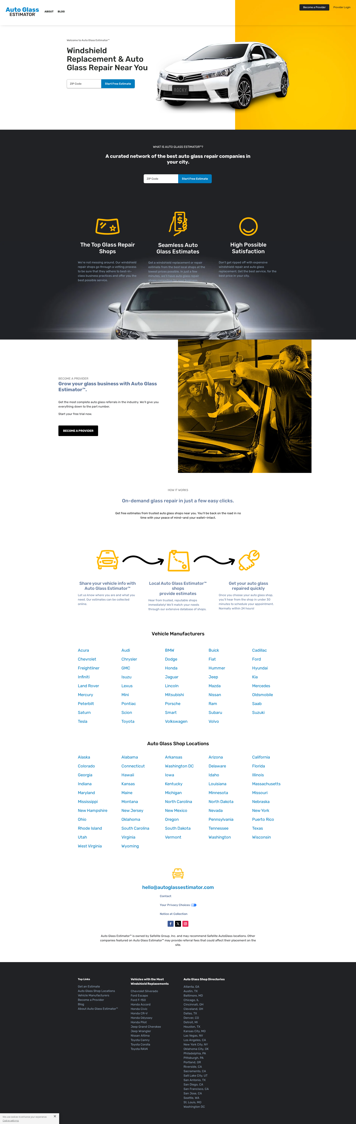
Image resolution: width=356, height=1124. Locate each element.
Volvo (214, 721)
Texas (257, 828)
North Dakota (221, 801)
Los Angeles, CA (195, 1040)
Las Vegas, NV (193, 1035)
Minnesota (218, 792)
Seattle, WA (191, 1098)
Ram (213, 703)
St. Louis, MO (192, 1102)
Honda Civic (139, 1009)
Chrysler (129, 659)
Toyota (127, 721)
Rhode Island (90, 828)
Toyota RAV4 (139, 1049)
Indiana (85, 783)
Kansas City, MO (195, 1031)
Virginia (128, 837)
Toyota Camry (140, 1040)
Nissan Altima (140, 1035)
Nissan (215, 694)
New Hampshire (92, 810)
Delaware (217, 766)
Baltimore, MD (193, 995)
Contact (165, 896)
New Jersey (132, 810)
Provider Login (341, 7)
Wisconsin (261, 837)
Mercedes (261, 685)
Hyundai (260, 668)
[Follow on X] (178, 924)
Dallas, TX (190, 1013)
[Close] (53, 1116)
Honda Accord (141, 1004)
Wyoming (130, 846)
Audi (125, 650)
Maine (126, 792)
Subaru (215, 712)
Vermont (173, 837)
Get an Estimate (89, 986)
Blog (61, 11)
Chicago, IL (191, 1000)
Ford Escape (139, 995)
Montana (129, 801)
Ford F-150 (138, 1000)
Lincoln (172, 685)
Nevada (216, 810)
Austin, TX (191, 991)
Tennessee (218, 828)
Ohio (82, 819)
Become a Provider (314, 7)
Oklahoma (130, 819)
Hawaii (127, 774)
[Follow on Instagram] (185, 924)
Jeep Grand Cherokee (146, 1026)
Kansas (128, 783)
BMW (169, 650)
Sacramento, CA (195, 1071)
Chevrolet (87, 659)
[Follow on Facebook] (171, 924)
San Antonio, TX (195, 1080)
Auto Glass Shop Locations (96, 991)
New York (260, 810)
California (261, 757)
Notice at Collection (173, 914)
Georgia (85, 774)
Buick (214, 650)
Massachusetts (266, 783)
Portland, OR (192, 1062)
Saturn (84, 712)
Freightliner (88, 668)
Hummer (217, 668)
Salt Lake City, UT (195, 1075)
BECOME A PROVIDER (78, 431)
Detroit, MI (191, 1022)
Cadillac (259, 650)
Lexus (127, 685)
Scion (126, 712)
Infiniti (84, 676)
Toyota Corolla (140, 1044)
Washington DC (179, 766)
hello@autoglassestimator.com (178, 887)
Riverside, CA (193, 1066)
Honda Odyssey (141, 1018)
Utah (82, 837)
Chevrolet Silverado (144, 991)
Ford (256, 659)
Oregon (172, 819)
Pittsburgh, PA (194, 1058)
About (49, 11)
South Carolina (135, 828)
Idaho (214, 774)
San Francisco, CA (196, 1089)
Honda (171, 668)
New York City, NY (196, 1044)
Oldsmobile (262, 694)
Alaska (84, 757)
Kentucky (173, 783)
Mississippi (88, 801)
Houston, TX (192, 1026)
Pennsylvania (221, 819)
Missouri (260, 792)
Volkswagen (176, 721)
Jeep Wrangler (141, 1031)
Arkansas (173, 757)
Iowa (169, 774)
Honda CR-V (139, 1013)
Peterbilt (86, 703)
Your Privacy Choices (175, 905)
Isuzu (126, 676)
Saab (257, 703)
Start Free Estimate (118, 83)
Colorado (86, 766)
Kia (255, 676)
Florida (258, 766)
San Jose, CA (193, 1093)
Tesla (82, 721)
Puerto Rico (263, 819)
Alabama (129, 757)
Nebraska (261, 801)
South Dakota (178, 828)
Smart (171, 712)
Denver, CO (191, 1018)
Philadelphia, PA (195, 1053)
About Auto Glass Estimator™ (98, 1008)
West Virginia (90, 846)
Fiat (212, 659)
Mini (125, 694)
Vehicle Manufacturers (93, 995)
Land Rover (88, 685)
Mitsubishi (174, 694)
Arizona (216, 757)
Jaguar (171, 676)
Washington (220, 837)
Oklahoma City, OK (196, 1049)
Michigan (173, 792)
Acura (83, 650)
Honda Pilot (139, 1022)
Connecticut (133, 766)
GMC (125, 668)
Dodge (171, 659)
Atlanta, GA (191, 986)
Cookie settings (11, 1120)
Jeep (213, 676)
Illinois (258, 774)
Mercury (85, 694)
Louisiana (217, 783)
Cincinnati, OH (193, 1004)
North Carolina (178, 801)
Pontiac (128, 703)
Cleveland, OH (193, 1009)
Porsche (172, 703)
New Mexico (176, 810)
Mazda (215, 685)
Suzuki (258, 712)
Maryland (86, 792)
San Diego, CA (193, 1084)
